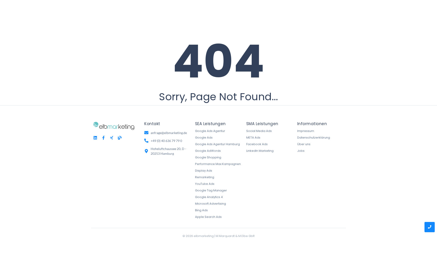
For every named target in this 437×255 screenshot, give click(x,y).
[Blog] (120, 138)
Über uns (303, 144)
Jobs (301, 151)
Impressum (305, 131)
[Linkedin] (95, 138)
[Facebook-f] (103, 138)
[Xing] (112, 138)
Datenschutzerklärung (313, 137)
